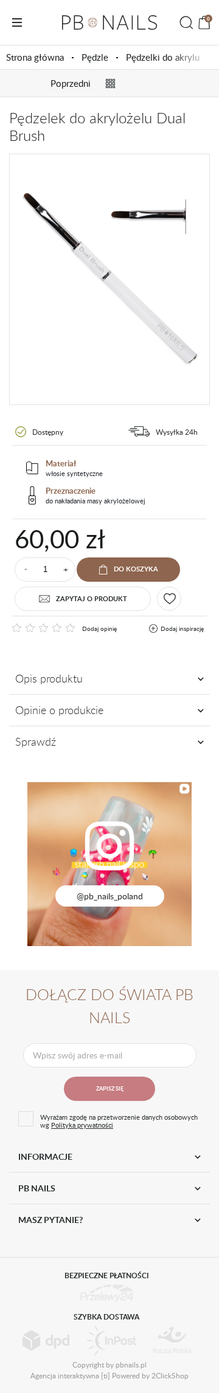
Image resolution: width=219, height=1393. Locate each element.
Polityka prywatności (82, 1124)
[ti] (105, 1375)
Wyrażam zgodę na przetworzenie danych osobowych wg (119, 1121)
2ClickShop (170, 1375)
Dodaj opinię (99, 628)
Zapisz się (109, 1088)
